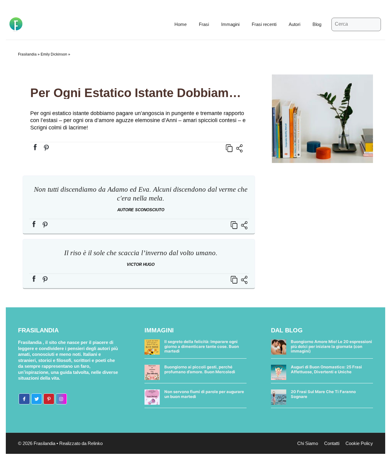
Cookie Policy (359, 443)
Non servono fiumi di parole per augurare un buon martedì (204, 394)
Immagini (230, 24)
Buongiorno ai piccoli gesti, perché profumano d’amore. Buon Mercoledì (199, 369)
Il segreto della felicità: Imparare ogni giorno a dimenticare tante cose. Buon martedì (201, 346)
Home (180, 24)
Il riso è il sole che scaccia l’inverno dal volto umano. (140, 253)
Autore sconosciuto (140, 210)
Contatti (331, 443)
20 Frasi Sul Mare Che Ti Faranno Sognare (323, 394)
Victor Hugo (141, 264)
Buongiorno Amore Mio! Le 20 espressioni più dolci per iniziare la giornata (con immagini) (331, 346)
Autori (294, 24)
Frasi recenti (264, 24)
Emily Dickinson (54, 54)
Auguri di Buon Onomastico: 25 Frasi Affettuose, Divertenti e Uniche (326, 369)
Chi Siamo (307, 443)
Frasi (204, 24)
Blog (316, 24)
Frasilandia (27, 54)
